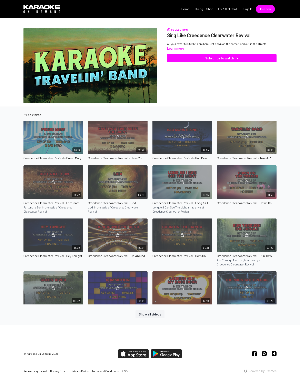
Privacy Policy (80, 371)
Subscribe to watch (219, 58)
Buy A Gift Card (227, 9)
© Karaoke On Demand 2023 (40, 353)
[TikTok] (274, 353)
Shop (209, 9)
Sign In (247, 9)
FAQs (125, 371)
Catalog (198, 9)
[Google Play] (166, 353)
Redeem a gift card (35, 371)
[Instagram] (264, 353)
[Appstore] (133, 353)
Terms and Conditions (105, 371)
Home (185, 9)
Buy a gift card (59, 371)
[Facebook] (254, 353)
